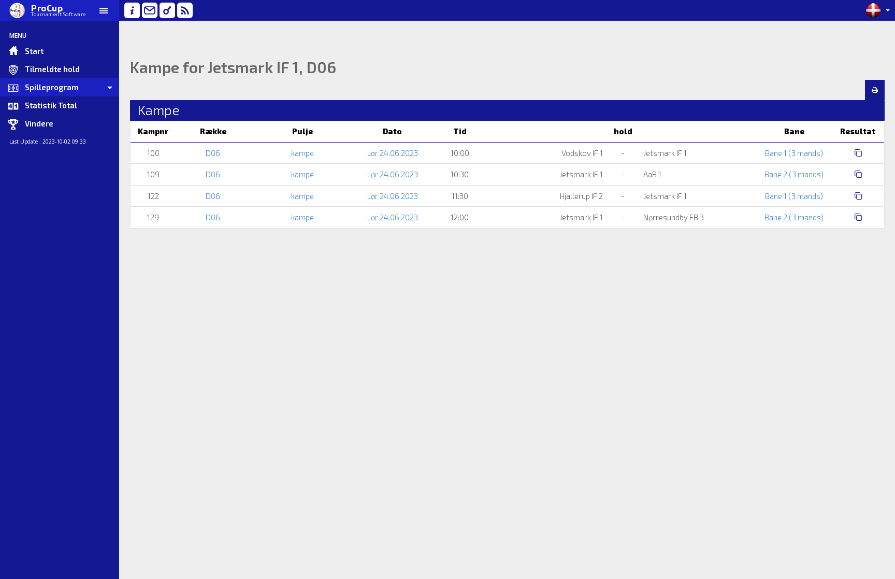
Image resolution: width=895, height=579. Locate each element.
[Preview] (875, 90)
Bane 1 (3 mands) (794, 153)
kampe (302, 153)
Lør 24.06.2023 (392, 153)
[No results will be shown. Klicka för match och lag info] (858, 153)
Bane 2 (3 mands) (794, 174)
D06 (213, 153)
